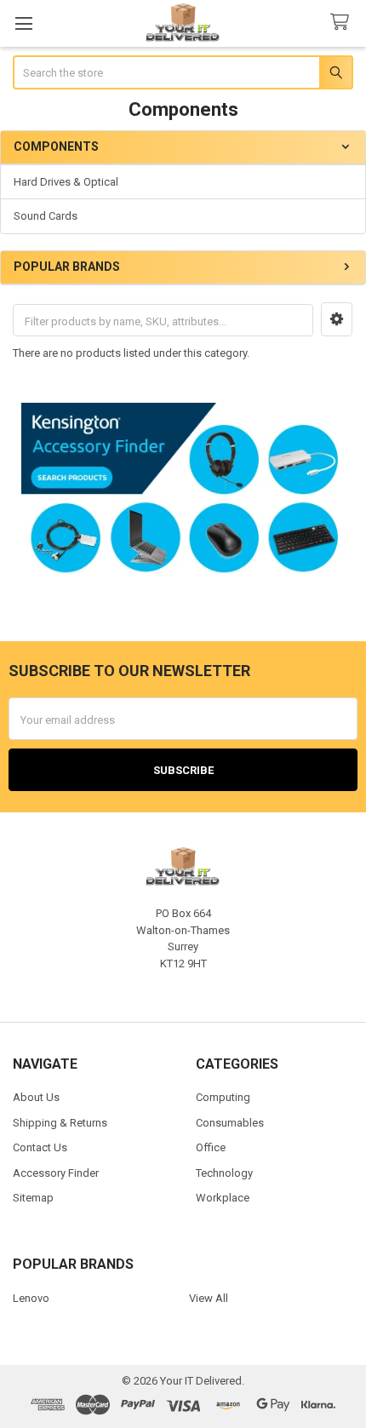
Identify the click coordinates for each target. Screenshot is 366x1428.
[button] (336, 319)
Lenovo (31, 1298)
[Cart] (343, 22)
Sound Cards (45, 215)
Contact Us (40, 1147)
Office (211, 1147)
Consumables (230, 1122)
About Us (36, 1097)
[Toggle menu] (23, 23)
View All (208, 1298)
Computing (223, 1097)
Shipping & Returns (60, 1122)
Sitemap (33, 1197)
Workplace (222, 1197)
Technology (224, 1173)
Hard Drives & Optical (66, 181)
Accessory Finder (56, 1173)
